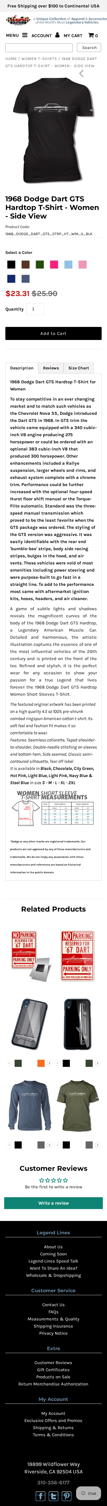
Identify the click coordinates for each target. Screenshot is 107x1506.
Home (11, 58)
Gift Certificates (53, 1369)
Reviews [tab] (51, 368)
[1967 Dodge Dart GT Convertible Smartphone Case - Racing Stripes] (29, 1051)
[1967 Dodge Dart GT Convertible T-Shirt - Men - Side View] (77, 1133)
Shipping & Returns (53, 1427)
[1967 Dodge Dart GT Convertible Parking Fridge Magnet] (29, 983)
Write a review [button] (53, 1203)
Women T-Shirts (39, 58)
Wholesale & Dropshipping (53, 1275)
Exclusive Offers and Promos (53, 1420)
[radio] (11, 264)
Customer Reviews (53, 1362)
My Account (53, 1413)
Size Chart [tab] (78, 368)
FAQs (53, 1311)
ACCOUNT (42, 35)
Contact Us (53, 1304)
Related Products (53, 909)
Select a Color (18, 252)
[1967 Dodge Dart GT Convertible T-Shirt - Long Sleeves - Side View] (29, 1133)
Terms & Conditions (53, 1434)
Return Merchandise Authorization (53, 1384)
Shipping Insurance (53, 1326)
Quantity (14, 309)
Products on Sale (53, 1377)
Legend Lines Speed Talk (53, 1261)
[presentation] (49, 1063)
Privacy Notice (53, 1333)
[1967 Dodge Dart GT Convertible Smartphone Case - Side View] (77, 1051)
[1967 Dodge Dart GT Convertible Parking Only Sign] (77, 983)
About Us (53, 1246)
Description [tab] (22, 368)
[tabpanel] (53, 627)
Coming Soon (53, 1254)
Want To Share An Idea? (53, 1268)
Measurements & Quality (53, 1319)
